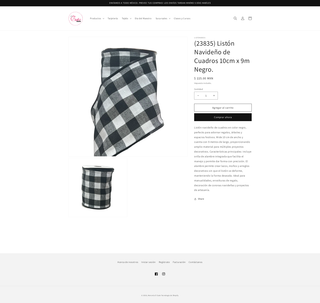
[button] (97, 18)
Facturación (179, 262)
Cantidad (198, 89)
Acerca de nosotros (128, 262)
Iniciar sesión (148, 262)
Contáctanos (195, 262)
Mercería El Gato (154, 295)
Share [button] (201, 198)
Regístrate (164, 262)
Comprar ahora (223, 117)
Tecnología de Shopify (170, 295)
